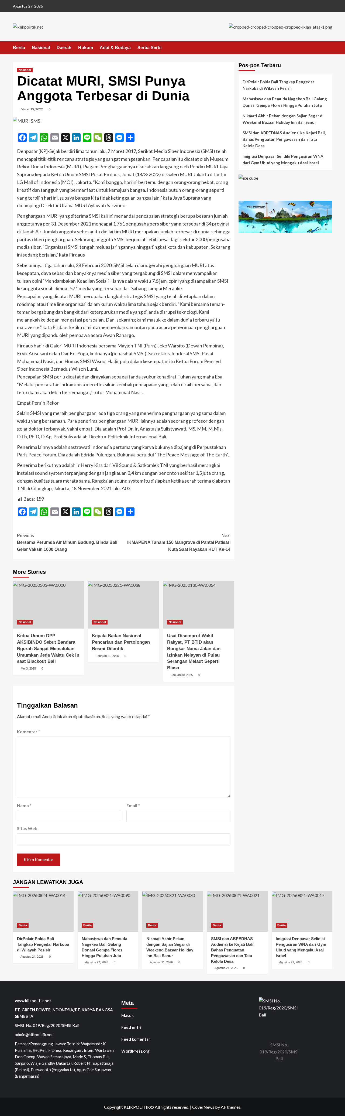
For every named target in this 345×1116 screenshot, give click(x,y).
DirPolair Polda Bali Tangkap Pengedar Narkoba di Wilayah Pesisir (278, 85)
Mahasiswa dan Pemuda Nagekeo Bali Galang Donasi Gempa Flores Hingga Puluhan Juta (285, 102)
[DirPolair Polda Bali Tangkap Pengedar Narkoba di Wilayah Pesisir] (43, 911)
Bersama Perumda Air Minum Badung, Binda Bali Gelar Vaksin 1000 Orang (67, 542)
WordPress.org (135, 1051)
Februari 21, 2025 (107, 655)
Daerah (64, 47)
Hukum (85, 47)
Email (133, 805)
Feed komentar (135, 1039)
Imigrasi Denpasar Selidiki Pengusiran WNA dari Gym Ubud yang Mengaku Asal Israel (283, 159)
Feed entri (131, 1027)
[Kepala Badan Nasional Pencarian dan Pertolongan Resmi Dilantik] (123, 605)
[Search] (329, 48)
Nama (24, 805)
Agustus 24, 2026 (31, 956)
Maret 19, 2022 (32, 109)
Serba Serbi (149, 47)
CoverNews (203, 1107)
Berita (19, 47)
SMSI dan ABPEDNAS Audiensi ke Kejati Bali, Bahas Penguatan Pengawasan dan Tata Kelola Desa (284, 139)
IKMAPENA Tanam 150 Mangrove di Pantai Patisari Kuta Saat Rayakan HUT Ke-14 (178, 542)
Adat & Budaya (115, 47)
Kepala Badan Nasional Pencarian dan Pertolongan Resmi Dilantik (121, 642)
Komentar (28, 731)
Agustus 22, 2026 (96, 962)
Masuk (127, 1015)
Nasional (41, 47)
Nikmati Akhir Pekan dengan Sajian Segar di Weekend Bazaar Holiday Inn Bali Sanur (283, 119)
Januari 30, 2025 (182, 675)
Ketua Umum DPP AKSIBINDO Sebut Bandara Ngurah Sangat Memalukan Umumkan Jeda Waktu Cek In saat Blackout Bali (48, 648)
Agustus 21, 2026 (161, 962)
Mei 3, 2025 (28, 668)
